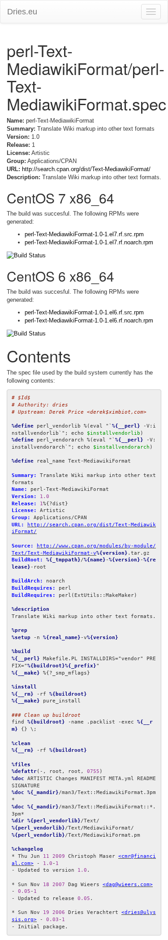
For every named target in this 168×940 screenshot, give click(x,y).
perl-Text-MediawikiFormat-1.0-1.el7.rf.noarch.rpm (89, 242)
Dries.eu (22, 11)
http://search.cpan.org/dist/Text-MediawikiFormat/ (86, 169)
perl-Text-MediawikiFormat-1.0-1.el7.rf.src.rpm (84, 234)
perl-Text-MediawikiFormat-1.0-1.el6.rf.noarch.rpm (89, 320)
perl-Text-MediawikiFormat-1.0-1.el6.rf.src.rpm (84, 312)
